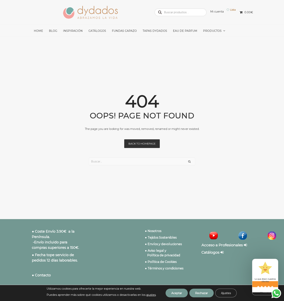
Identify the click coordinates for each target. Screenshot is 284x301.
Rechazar (201, 293)
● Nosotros (153, 231)
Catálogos (211, 252)
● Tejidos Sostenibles (161, 237)
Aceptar (176, 293)
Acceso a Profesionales (223, 245)
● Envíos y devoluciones (163, 244)
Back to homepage (142, 143)
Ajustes (226, 293)
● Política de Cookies (161, 262)
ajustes (151, 295)
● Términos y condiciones (164, 268)
